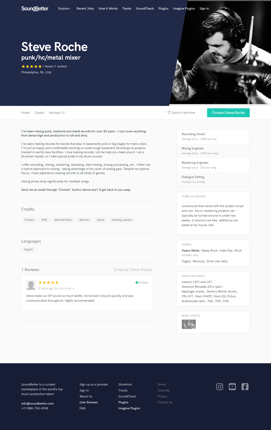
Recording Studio (193, 134)
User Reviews (89, 402)
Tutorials (163, 390)
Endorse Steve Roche (133, 269)
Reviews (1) (56, 113)
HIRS (44, 220)
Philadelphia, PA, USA (36, 72)
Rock (238, 251)
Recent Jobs (85, 9)
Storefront (125, 384)
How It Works (108, 9)
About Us (86, 396)
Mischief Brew (63, 220)
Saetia (100, 220)
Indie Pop (226, 251)
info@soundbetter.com (37, 404)
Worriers (84, 220)
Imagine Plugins (184, 9)
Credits (39, 113)
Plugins (163, 9)
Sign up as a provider (94, 384)
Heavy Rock (209, 251)
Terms (161, 384)
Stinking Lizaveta (122, 220)
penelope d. (67, 288)
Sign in (204, 9)
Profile (25, 113)
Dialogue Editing (193, 177)
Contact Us (165, 402)
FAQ (83, 408)
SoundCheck (145, 9)
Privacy (162, 396)
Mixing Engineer (193, 148)
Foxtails (29, 220)
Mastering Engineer (195, 163)
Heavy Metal (190, 251)
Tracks (126, 9)
